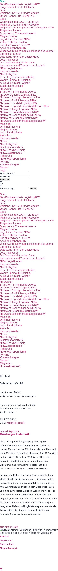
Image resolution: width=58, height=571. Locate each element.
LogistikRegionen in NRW (15, 45)
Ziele (3, 18)
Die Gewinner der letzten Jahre (17, 62)
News (3, 141)
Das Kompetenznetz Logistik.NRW (20, 4)
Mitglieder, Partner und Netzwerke (19, 24)
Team (3, 10)
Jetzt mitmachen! (9, 59)
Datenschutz (7, 544)
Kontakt (4, 536)
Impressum (6, 540)
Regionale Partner (10, 30)
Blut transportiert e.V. (12, 147)
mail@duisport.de (16, 422)
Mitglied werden (9, 36)
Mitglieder (5, 123)
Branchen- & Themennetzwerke (18, 33)
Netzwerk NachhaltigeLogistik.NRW (20, 115)
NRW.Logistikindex (11, 68)
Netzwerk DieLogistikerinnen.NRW (20, 97)
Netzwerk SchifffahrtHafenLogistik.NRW (23, 120)
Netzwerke (6, 88)
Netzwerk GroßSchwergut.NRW (18, 100)
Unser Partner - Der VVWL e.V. (17, 16)
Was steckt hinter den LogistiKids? (19, 56)
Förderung (6, 155)
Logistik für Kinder (10, 53)
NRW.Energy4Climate (12, 150)
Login (3, 170)
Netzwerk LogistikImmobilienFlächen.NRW (24, 106)
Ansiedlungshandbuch (13, 48)
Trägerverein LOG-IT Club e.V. (17, 7)
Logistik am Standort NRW (15, 39)
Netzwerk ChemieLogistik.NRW (18, 94)
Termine (4, 161)
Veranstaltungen (9, 164)
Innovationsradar (9, 71)
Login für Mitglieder (11, 132)
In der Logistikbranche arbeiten (17, 77)
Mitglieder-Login (9, 548)
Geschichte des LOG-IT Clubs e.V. (19, 21)
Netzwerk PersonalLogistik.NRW (19, 118)
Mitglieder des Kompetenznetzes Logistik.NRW (27, 27)
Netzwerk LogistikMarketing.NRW (19, 112)
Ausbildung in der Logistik (15, 83)
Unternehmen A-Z (10, 126)
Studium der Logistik (11, 86)
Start (2, 1)
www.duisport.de (9, 431)
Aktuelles (5, 135)
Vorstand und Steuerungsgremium (19, 13)
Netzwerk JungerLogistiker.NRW (18, 109)
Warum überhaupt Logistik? (15, 80)
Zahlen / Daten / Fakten (13, 42)
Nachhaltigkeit (8, 74)
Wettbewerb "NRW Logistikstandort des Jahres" (27, 51)
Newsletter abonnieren (13, 158)
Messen (4, 167)
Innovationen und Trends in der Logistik (22, 65)
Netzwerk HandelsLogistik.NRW (18, 103)
